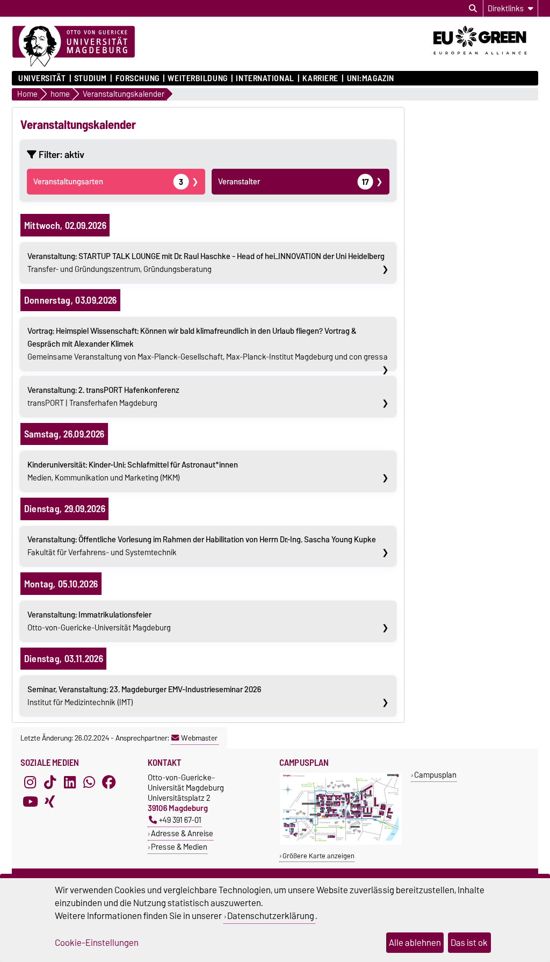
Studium (90, 78)
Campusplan (435, 774)
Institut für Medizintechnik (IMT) (144, 696)
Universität (42, 78)
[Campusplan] (340, 842)
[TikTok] (50, 782)
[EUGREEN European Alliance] (485, 58)
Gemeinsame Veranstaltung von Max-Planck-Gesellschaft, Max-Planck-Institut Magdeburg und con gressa (207, 344)
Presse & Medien (179, 846)
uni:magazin (370, 78)
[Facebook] (109, 782)
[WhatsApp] (89, 782)
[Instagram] (30, 782)
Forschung (137, 78)
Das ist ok (469, 942)
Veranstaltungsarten (108, 181)
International (265, 78)
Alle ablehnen (415, 942)
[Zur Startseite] (73, 46)
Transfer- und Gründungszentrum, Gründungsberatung (206, 263)
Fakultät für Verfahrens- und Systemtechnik (201, 546)
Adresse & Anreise (182, 833)
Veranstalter (293, 181)
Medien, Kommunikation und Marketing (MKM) (132, 471)
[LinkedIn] (69, 782)
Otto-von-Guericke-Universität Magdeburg (99, 621)
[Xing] (50, 801)
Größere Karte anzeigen (318, 856)
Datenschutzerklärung (270, 915)
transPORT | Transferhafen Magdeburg (103, 397)
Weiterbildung (197, 78)
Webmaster (199, 737)
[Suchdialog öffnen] (473, 8)
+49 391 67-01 (180, 820)
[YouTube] (30, 801)
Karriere (320, 78)
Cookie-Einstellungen (97, 942)
